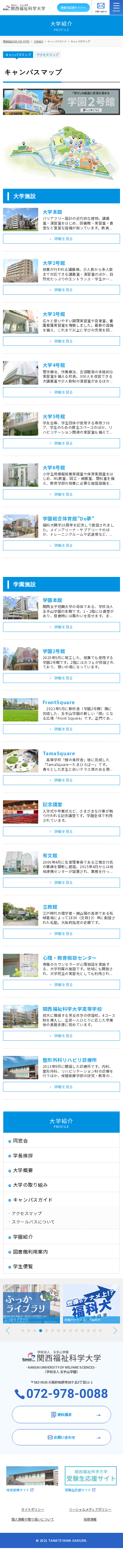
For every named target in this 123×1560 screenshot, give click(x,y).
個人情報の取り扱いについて (32, 1519)
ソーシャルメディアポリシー (90, 1509)
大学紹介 (38, 41)
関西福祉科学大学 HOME (16, 41)
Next (115, 1330)
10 (76, 1330)
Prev (8, 1330)
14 (100, 1330)
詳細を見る (63, 238)
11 (82, 1330)
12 (88, 1330)
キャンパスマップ (80, 41)
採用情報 (90, 1519)
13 (94, 1330)
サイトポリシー (32, 1509)
